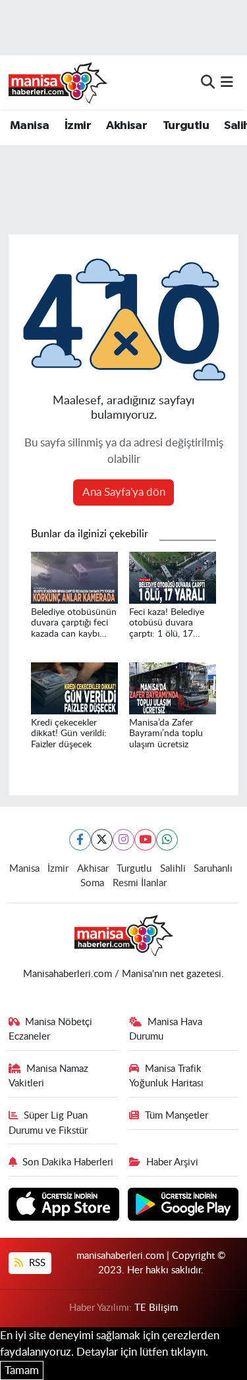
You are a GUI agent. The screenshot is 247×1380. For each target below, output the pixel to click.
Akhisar (126, 126)
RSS (35, 1263)
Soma (92, 883)
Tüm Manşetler (176, 1116)
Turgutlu (186, 126)
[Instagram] (123, 840)
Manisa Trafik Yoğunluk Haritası (166, 1076)
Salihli (173, 869)
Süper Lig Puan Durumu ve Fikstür (48, 1123)
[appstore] (65, 1206)
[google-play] (183, 1206)
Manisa (29, 126)
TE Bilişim (156, 1308)
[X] (102, 840)
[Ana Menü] (227, 82)
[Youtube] (145, 840)
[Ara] (208, 82)
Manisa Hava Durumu (165, 1029)
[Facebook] (80, 840)
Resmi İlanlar (140, 883)
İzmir (78, 126)
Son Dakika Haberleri (67, 1162)
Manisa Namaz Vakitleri (49, 1076)
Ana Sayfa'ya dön (123, 492)
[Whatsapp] (167, 840)
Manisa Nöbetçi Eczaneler (51, 1029)
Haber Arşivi (172, 1162)
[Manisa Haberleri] (58, 82)
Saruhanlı (213, 869)
